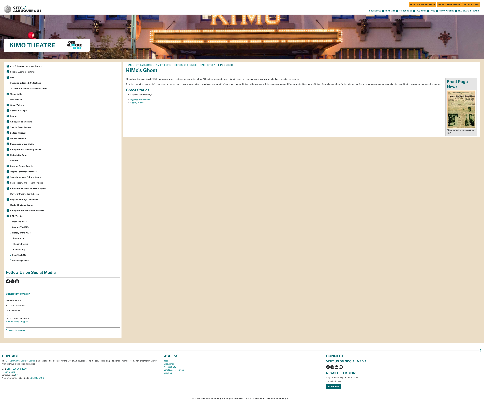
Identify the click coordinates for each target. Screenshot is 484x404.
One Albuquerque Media (22, 144)
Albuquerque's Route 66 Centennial (27, 210)
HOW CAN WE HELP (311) (422, 4)
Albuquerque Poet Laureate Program (28, 188)
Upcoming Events (20, 260)
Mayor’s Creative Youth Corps (24, 194)
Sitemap (168, 373)
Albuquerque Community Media (25, 149)
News (13, 77)
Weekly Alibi (136, 103)
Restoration (18, 238)
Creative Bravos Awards (21, 166)
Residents (390, 11)
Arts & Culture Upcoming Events (25, 66)
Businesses (375, 11)
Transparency (446, 11)
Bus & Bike (421, 11)
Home (129, 65)
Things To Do (405, 11)
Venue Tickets (17, 105)
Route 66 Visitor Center (21, 205)
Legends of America (139, 100)
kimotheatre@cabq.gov (17, 321)
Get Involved (471, 4)
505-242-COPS (37, 378)
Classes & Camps (18, 110)
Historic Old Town (18, 155)
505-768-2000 (20, 369)
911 (16, 375)
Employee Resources (174, 370)
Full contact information (15, 330)
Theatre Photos (20, 244)
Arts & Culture (143, 65)
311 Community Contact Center (20, 361)
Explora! (14, 160)
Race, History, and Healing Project (26, 183)
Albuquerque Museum (21, 122)
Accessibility (170, 367)
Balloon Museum (18, 133)
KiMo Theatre (163, 65)
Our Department (18, 138)
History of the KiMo (185, 65)
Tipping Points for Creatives (23, 172)
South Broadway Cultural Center (26, 177)
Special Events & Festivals (22, 72)
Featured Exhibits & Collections (25, 83)
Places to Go (16, 99)
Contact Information (18, 293)
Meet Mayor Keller (449, 4)
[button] (463, 11)
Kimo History (207, 65)
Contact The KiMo (20, 227)
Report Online (8, 372)
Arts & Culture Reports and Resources (28, 88)
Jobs (433, 11)
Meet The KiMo (19, 221)
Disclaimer (169, 364)
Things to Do (16, 94)
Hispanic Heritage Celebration (24, 199)
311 (8, 369)
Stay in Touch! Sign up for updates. (342, 377)
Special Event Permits (20, 127)
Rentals (13, 116)
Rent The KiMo (19, 255)
